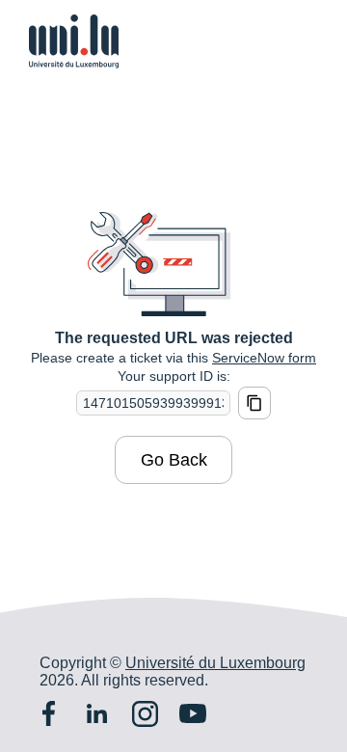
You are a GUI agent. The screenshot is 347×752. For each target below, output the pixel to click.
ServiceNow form (264, 357)
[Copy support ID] (254, 403)
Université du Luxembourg (215, 663)
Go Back (174, 460)
